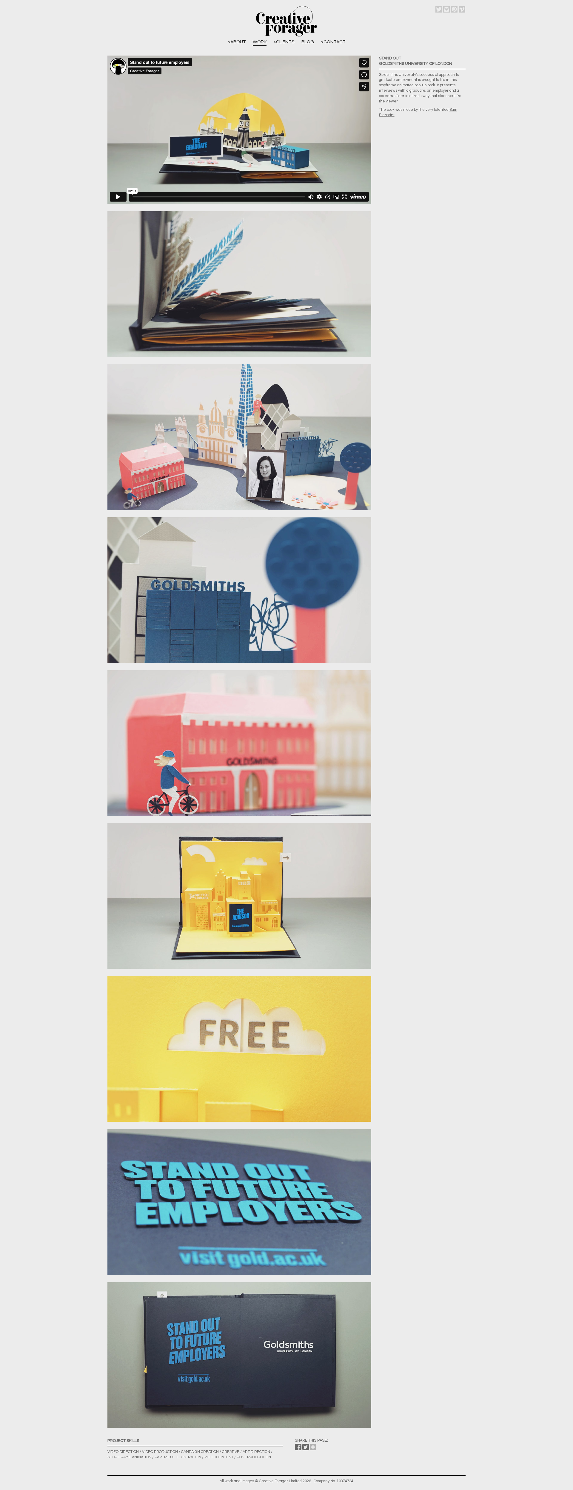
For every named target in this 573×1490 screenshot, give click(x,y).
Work (260, 41)
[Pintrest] (454, 9)
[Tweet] (305, 1449)
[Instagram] (446, 9)
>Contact (333, 41)
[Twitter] (438, 9)
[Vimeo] (462, 9)
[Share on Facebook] (298, 1449)
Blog (307, 41)
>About (237, 41)
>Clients (284, 41)
